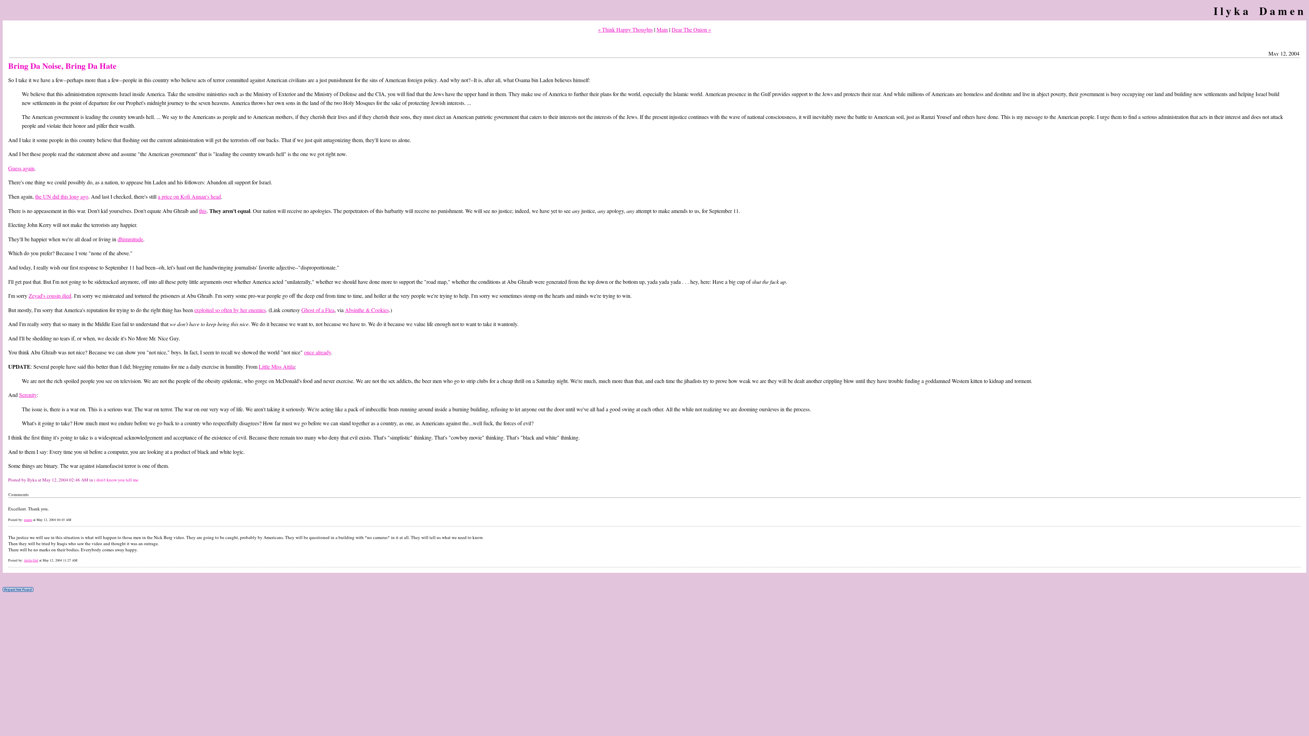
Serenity (28, 394)
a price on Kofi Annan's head (189, 196)
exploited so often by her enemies (230, 309)
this (203, 210)
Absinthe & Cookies (367, 309)
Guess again (21, 168)
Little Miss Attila (277, 366)
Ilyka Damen (1260, 11)
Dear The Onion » (691, 29)
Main (662, 29)
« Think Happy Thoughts (625, 29)
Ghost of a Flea (317, 309)
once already (317, 352)
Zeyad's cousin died (50, 295)
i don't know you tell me (116, 480)
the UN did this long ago (61, 196)
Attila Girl (31, 560)
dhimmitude (130, 239)
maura (28, 519)
